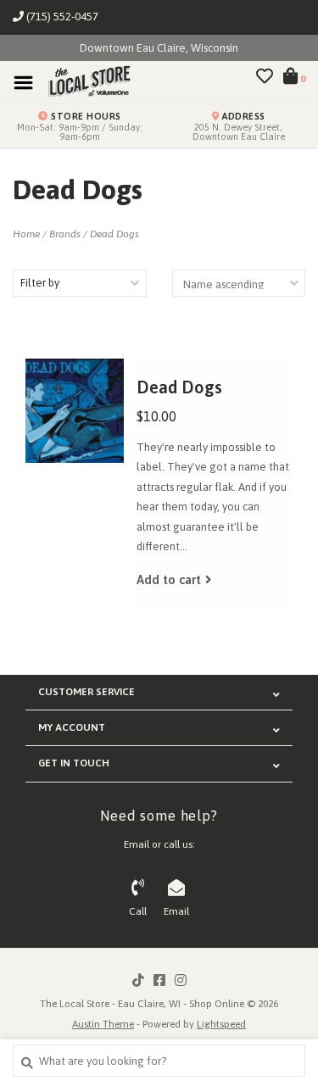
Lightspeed (221, 1024)
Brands (65, 234)
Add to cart (169, 579)
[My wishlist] (264, 78)
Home (26, 234)
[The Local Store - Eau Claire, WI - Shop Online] (84, 81)
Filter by (39, 282)
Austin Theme (103, 1024)
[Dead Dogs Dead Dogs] (74, 410)
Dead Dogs (114, 234)
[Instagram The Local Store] (180, 980)
